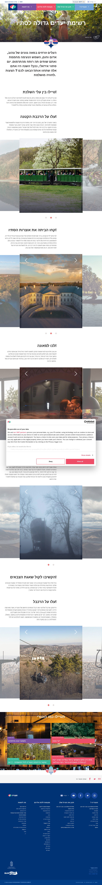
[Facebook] (81, 795)
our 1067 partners (20, 432)
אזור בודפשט (47, 829)
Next (76, 144)
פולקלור (24, 825)
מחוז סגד (48, 846)
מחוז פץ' (48, 850)
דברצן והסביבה (46, 833)
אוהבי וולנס (95, 819)
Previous (26, 144)
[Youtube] (74, 795)
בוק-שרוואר (47, 842)
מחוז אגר (48, 840)
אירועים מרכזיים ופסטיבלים (19, 827)
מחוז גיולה (47, 848)
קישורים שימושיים (70, 825)
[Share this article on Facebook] (89, 779)
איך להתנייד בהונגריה (69, 813)
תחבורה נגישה (71, 823)
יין (25, 833)
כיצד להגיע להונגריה (69, 810)
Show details (85, 455)
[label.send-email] (98, 779)
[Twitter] (88, 795)
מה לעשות (25, 7)
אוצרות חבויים (47, 819)
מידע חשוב (71, 815)
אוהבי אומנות (95, 817)
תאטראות (24, 823)
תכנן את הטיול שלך (64, 7)
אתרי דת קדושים (22, 821)
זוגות (97, 823)
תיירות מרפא (23, 810)
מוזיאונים (48, 817)
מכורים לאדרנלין (94, 821)
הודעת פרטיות (89, 882)
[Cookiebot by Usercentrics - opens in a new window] (85, 422)
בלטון (49, 831)
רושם (96, 882)
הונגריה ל (83, 7)
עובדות (72, 819)
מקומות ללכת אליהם (44, 7)
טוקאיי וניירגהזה (46, 835)
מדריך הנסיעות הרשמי (11, 2)
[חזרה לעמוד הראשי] (12, 7)
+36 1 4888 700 (93, 874)
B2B (21, 2)
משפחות (96, 810)
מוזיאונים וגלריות (22, 819)
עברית (91, 2)
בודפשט (48, 827)
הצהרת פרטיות (79, 882)
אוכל (25, 831)
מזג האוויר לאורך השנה (69, 817)
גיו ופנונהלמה (47, 844)
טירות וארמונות (22, 817)
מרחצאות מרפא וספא (21, 808)
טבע (49, 815)
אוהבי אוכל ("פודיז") (93, 825)
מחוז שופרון (47, 837)
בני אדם (72, 821)
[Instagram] (95, 795)
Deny (50, 461)
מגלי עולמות (95, 813)
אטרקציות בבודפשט (45, 808)
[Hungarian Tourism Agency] (12, 865)
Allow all (80, 461)
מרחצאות (48, 813)
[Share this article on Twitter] (93, 779)
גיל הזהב (96, 815)
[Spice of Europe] (12, 873)
